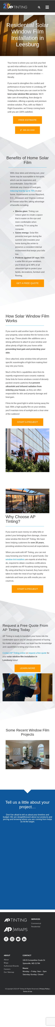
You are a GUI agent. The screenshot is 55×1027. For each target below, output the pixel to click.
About (6, 960)
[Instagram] (12, 939)
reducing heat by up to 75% (22, 191)
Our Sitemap (9, 972)
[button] (7, 757)
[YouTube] (18, 939)
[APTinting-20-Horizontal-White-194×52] (15, 4)
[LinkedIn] (24, 939)
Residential (35, 927)
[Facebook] (6, 939)
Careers (7, 969)
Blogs (6, 963)
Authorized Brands (11, 966)
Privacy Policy (44, 989)
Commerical (36, 923)
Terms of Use (27, 991)
